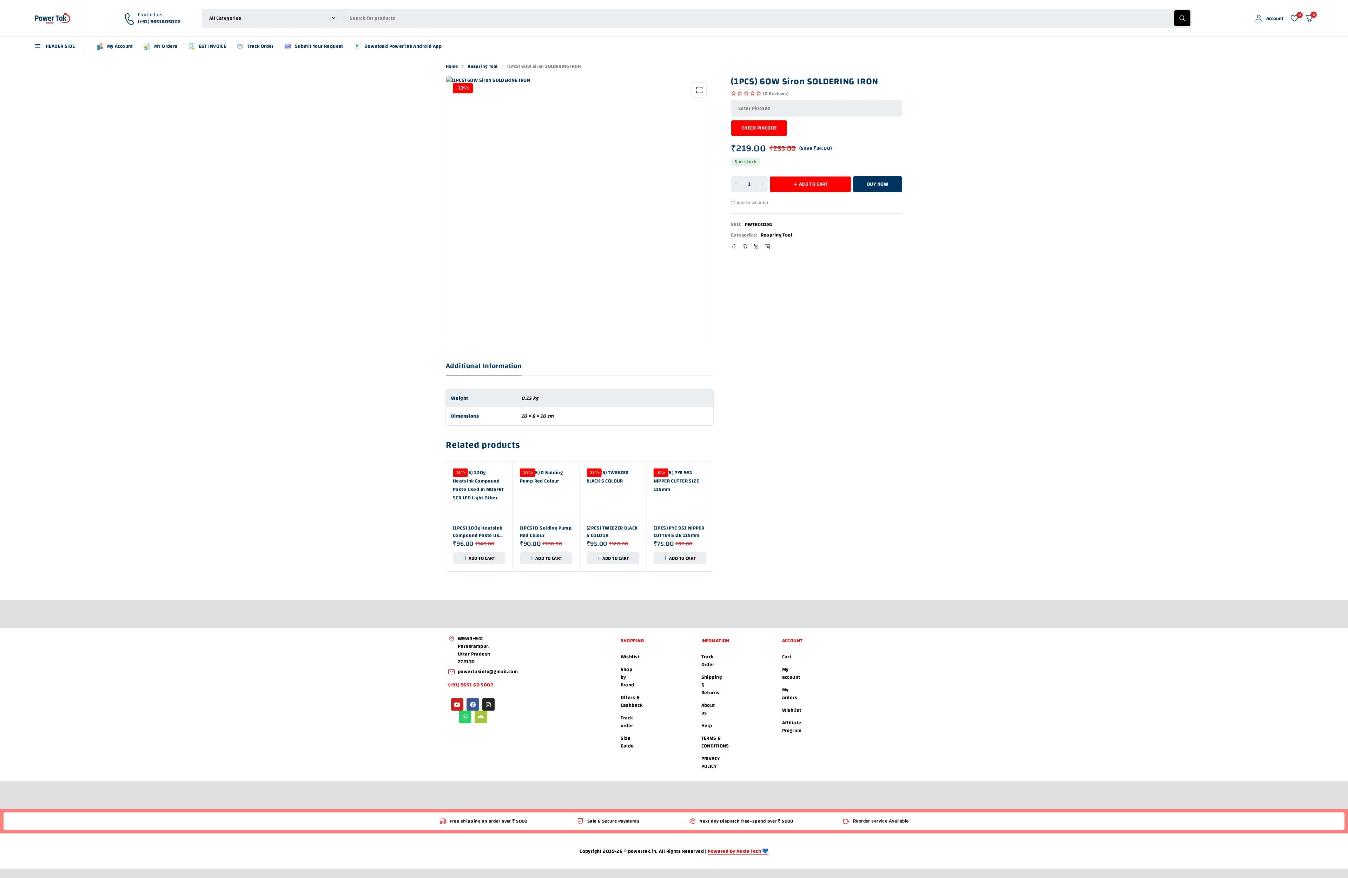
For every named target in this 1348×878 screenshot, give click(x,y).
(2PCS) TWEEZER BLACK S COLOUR (612, 532)
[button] (699, 90)
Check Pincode (759, 128)
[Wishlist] (1294, 18)
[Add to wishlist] (751, 203)
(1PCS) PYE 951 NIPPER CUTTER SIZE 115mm (679, 532)
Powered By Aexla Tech (735, 851)
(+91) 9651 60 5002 (471, 685)
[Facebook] (473, 704)
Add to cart (813, 184)
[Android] (481, 717)
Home (452, 66)
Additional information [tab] (484, 366)
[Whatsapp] (465, 717)
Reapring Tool (482, 66)
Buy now (877, 184)
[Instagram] (488, 704)
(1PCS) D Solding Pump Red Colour (546, 532)
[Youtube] (457, 704)
